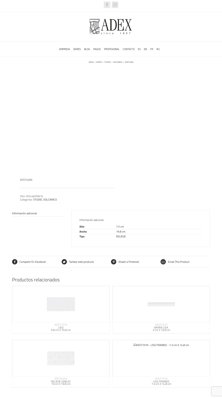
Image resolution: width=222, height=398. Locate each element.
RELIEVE (121, 236)
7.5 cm (120, 227)
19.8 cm (120, 232)
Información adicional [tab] (24, 213)
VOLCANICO (50, 199)
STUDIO (37, 199)
